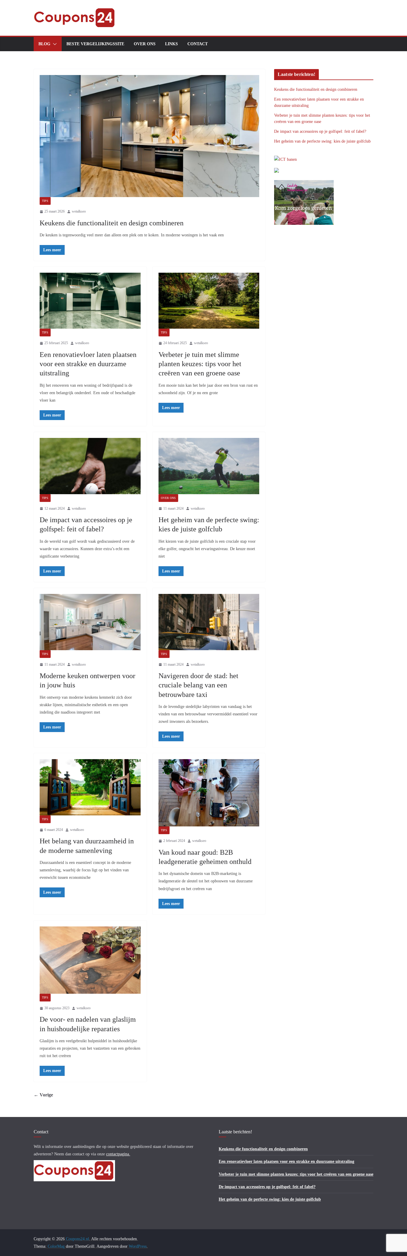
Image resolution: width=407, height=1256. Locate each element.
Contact (197, 44)
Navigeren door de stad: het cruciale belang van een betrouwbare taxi (198, 685)
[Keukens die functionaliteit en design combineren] (149, 136)
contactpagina (117, 1154)
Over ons (168, 498)
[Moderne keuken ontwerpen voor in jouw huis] (90, 622)
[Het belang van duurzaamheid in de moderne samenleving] (90, 787)
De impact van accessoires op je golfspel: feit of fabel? (320, 131)
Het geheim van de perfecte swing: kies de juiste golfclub (322, 141)
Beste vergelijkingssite (95, 44)
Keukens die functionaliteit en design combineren (112, 223)
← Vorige (43, 1094)
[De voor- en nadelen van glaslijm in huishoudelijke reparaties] (90, 960)
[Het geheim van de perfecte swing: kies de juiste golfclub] (209, 466)
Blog (44, 44)
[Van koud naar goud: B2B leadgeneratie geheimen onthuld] (209, 792)
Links (171, 44)
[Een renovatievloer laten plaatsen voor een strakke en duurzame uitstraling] (90, 301)
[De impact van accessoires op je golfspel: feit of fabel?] (90, 466)
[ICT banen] (285, 159)
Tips (45, 200)
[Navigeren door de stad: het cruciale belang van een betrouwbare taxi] (209, 622)
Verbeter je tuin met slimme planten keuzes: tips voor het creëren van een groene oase (200, 364)
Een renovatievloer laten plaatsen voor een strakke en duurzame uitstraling (88, 364)
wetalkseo (79, 211)
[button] (53, 44)
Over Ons (145, 44)
